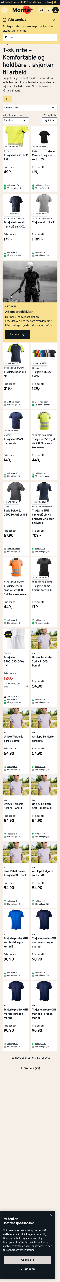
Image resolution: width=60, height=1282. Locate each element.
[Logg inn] (48, 10)
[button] (30, 108)
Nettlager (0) (12, 252)
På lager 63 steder (15, 188)
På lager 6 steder (42, 405)
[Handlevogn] (55, 10)
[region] (27, 1245)
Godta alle (27, 1260)
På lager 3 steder (42, 623)
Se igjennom (28, 1269)
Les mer (15, 334)
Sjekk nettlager (13, 402)
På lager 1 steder (42, 476)
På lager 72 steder (43, 188)
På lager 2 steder (14, 255)
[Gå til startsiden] (22, 10)
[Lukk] (51, 1215)
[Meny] (4, 10)
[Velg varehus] (41, 10)
